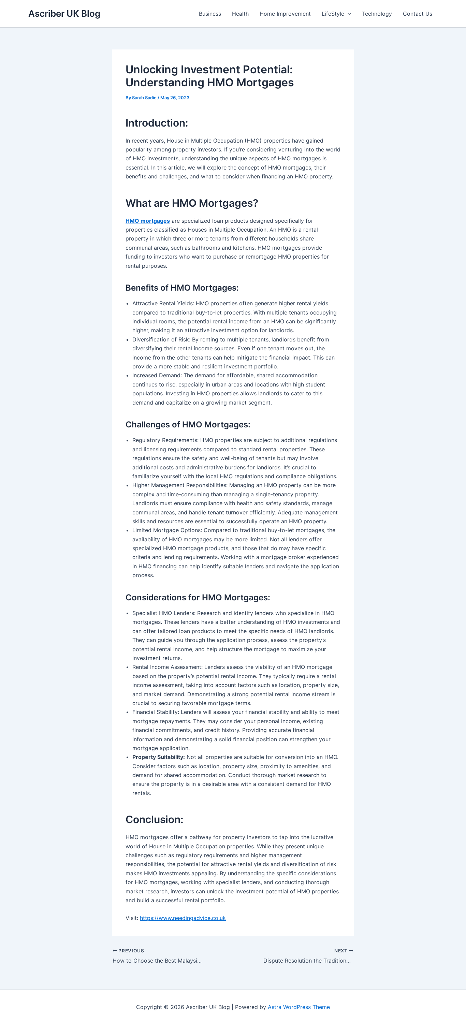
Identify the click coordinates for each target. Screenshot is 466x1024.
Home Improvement (285, 13)
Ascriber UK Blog (64, 13)
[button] (347, 13)
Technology (377, 13)
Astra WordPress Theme (299, 1007)
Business (210, 13)
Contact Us (417, 13)
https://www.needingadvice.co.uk (183, 918)
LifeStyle (333, 13)
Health (240, 13)
